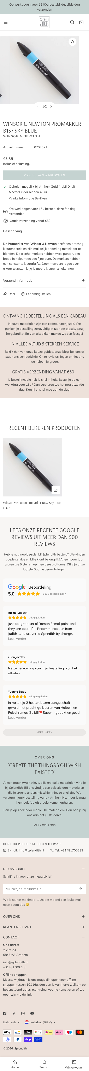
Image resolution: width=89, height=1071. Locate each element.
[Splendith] (44, 22)
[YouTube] (32, 1013)
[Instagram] (23, 1013)
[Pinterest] (13, 1013)
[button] (81, 22)
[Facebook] (4, 1013)
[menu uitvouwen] (5, 22)
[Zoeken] (72, 22)
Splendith (20, 1048)
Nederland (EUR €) (41, 1022)
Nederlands (9, 1022)
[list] (44, 75)
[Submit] (80, 889)
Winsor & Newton (21, 136)
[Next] (51, 106)
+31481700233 (72, 850)
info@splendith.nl (31, 850)
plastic (70, 329)
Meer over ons (44, 825)
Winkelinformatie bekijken (28, 198)
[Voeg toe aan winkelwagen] (56, 490)
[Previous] (38, 106)
